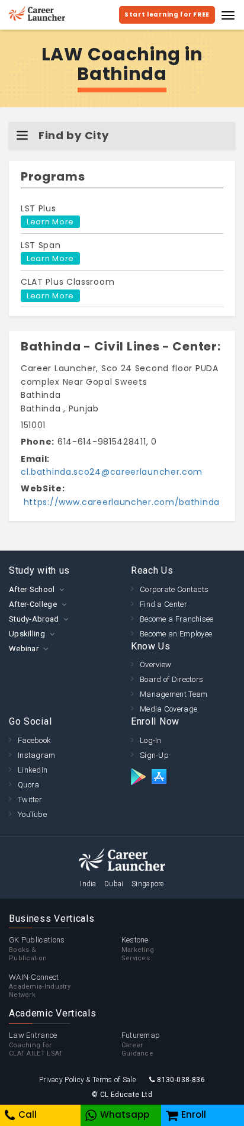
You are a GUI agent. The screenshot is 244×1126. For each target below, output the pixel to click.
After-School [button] (32, 589)
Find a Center (163, 604)
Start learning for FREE (167, 14)
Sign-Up (154, 755)
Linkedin (32, 769)
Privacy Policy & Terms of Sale (87, 1080)
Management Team (174, 694)
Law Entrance (36, 1044)
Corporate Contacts (174, 589)
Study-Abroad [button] (34, 619)
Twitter (30, 799)
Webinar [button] (23, 648)
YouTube (32, 814)
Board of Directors (171, 679)
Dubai (114, 884)
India (88, 884)
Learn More (50, 221)
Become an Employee (176, 633)
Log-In (151, 740)
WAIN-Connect (39, 986)
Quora (29, 784)
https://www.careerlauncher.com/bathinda (120, 502)
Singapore (147, 884)
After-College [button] (33, 604)
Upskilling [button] (27, 633)
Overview (155, 664)
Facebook (34, 740)
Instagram (37, 755)
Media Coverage (168, 708)
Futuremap (140, 1044)
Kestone (138, 948)
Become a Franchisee (177, 619)
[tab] (61, 589)
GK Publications (37, 948)
